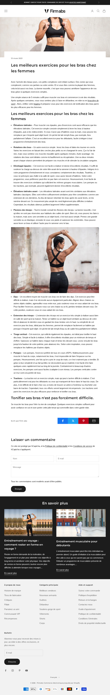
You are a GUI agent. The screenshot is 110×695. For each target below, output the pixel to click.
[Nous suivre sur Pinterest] (19, 670)
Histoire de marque (12, 590)
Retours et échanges (87, 600)
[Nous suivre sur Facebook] (5, 670)
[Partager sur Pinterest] (83, 421)
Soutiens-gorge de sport (49, 609)
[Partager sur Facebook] (63, 421)
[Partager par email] (94, 421)
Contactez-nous (85, 604)
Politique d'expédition (87, 595)
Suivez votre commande (89, 590)
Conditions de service (82, 446)
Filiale (6, 604)
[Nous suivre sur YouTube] (26, 670)
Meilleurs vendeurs (47, 590)
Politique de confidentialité (56, 446)
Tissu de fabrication (12, 595)
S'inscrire (12, 662)
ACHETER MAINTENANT (73, 2)
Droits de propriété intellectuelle (92, 623)
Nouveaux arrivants (48, 595)
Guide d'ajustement (86, 609)
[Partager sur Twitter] (73, 421)
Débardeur (44, 604)
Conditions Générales (87, 618)
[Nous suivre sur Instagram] (12, 670)
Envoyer (18, 489)
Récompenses (10, 618)
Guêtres (43, 600)
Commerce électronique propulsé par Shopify (62, 683)
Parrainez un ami (11, 609)
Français (53, 677)
